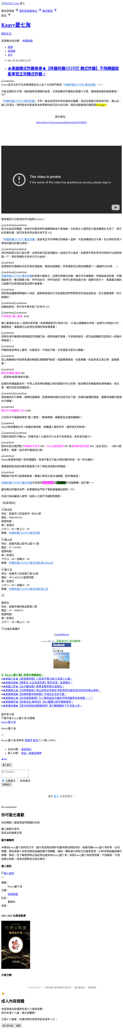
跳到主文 (6, 33)
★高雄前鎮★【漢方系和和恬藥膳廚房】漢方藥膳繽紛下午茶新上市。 (42, 705)
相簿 (10, 47)
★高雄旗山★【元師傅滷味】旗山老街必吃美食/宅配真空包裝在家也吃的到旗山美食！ (52, 690)
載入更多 (7, 765)
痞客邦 (28, 740)
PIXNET (37, 987)
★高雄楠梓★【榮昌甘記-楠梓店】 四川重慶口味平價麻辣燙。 (38, 702)
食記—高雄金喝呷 (31, 753)
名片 (10, 55)
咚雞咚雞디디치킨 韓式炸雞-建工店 (28, 589)
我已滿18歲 (8, 1025)
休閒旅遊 (27, 40)
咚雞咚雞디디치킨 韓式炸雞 (79, 84)
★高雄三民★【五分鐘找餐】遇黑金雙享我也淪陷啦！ (33, 686)
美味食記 (26, 749)
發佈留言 (7, 784)
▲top (4, 758)
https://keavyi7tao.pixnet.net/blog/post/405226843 (61, 122)
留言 (35, 740)
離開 (18, 1025)
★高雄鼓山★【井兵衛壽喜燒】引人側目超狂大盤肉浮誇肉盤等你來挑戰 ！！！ (48, 698)
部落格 (11, 51)
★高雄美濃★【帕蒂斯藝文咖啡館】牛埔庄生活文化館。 (35, 694)
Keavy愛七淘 (16, 25)
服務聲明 (92, 987)
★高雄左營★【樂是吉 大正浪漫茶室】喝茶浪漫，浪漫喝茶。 (38, 682)
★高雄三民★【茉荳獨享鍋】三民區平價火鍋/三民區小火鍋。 (38, 678)
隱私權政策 (79, 987)
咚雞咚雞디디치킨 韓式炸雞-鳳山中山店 (31, 563)
